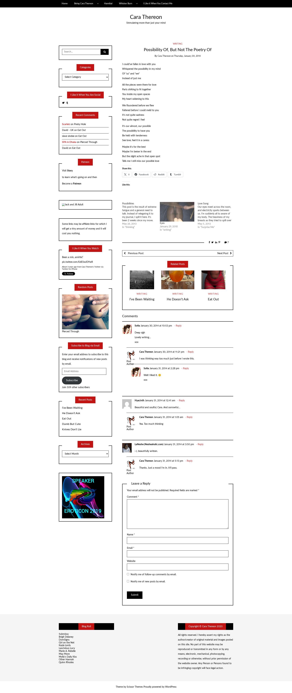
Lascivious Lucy (67, 648)
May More (64, 654)
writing (177, 44)
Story (70, 171)
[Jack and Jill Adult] (72, 204)
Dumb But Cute (71, 424)
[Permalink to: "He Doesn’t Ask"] (177, 279)
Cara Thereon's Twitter (91, 262)
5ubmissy (64, 634)
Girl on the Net (66, 643)
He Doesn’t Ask (178, 299)
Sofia (137, 326)
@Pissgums (68, 257)
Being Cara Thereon (83, 3)
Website (131, 561)
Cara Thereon (146, 17)
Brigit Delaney (66, 637)
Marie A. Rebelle (67, 651)
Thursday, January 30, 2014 (187, 56)
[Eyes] (177, 212)
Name (131, 535)
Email (130, 548)
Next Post (222, 253)
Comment (133, 497)
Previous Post (135, 253)
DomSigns (64, 640)
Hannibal (108, 3)
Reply (178, 326)
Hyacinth (139, 400)
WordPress (170, 687)
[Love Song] (217, 215)
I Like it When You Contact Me (157, 3)
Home (65, 3)
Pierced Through (88, 142)
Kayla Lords (65, 645)
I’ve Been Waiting (141, 299)
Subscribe (72, 380)
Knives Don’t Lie (71, 429)
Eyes (162, 223)
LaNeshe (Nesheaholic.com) (149, 444)
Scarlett (66, 124)
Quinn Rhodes (66, 662)
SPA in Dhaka (69, 142)
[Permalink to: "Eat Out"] (213, 279)
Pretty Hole (80, 124)
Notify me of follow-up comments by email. (153, 574)
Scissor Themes (135, 687)
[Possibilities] (141, 215)
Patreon (77, 184)
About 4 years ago (69, 262)
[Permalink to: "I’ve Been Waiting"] (142, 279)
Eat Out (213, 299)
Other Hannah (66, 659)
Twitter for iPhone (69, 264)
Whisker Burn (125, 3)
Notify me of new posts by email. (148, 581)
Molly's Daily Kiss (68, 657)
